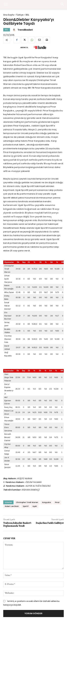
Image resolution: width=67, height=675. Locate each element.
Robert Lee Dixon (12, 506)
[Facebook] (16, 40)
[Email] (39, 40)
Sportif (25, 506)
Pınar (57, 502)
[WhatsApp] (31, 40)
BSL (27, 14)
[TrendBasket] (14, 29)
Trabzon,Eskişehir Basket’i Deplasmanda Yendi (17, 524)
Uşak (35, 506)
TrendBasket (25, 30)
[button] (62, 4)
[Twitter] (24, 40)
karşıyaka (46, 502)
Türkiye (20, 14)
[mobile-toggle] (5, 4)
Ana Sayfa (8, 14)
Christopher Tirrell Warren (27, 502)
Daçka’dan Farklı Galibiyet (50, 523)
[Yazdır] (46, 40)
